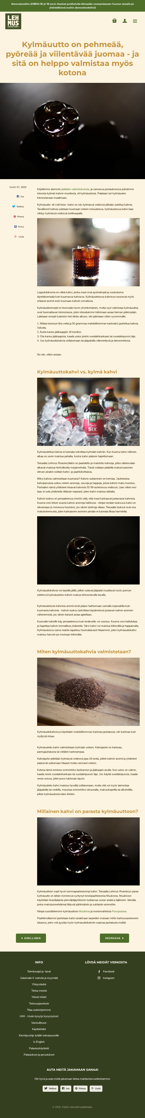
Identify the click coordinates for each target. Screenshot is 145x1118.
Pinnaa (82, 1088)
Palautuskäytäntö (39, 1048)
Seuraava (112, 938)
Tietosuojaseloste (39, 1003)
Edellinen (32, 938)
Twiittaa (52, 1088)
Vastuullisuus (39, 1022)
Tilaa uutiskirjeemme (39, 1009)
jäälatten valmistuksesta (75, 189)
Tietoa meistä (39, 990)
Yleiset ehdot (38, 996)
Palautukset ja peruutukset (39, 1054)
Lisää (98, 1088)
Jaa (67, 1088)
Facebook (109, 971)
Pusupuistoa (119, 911)
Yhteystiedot (39, 984)
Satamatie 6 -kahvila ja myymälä (39, 977)
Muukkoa (84, 911)
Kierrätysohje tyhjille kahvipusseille (39, 1035)
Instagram (109, 977)
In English (39, 1041)
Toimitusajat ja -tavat (39, 971)
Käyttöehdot (39, 1029)
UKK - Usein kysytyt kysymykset (39, 1016)
